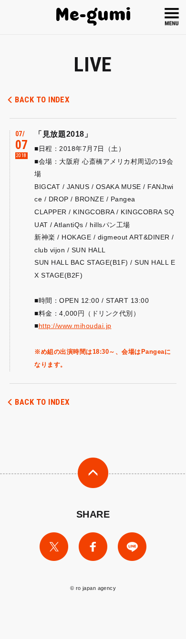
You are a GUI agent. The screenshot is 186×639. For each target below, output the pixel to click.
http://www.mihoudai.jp (75, 325)
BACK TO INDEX (42, 99)
